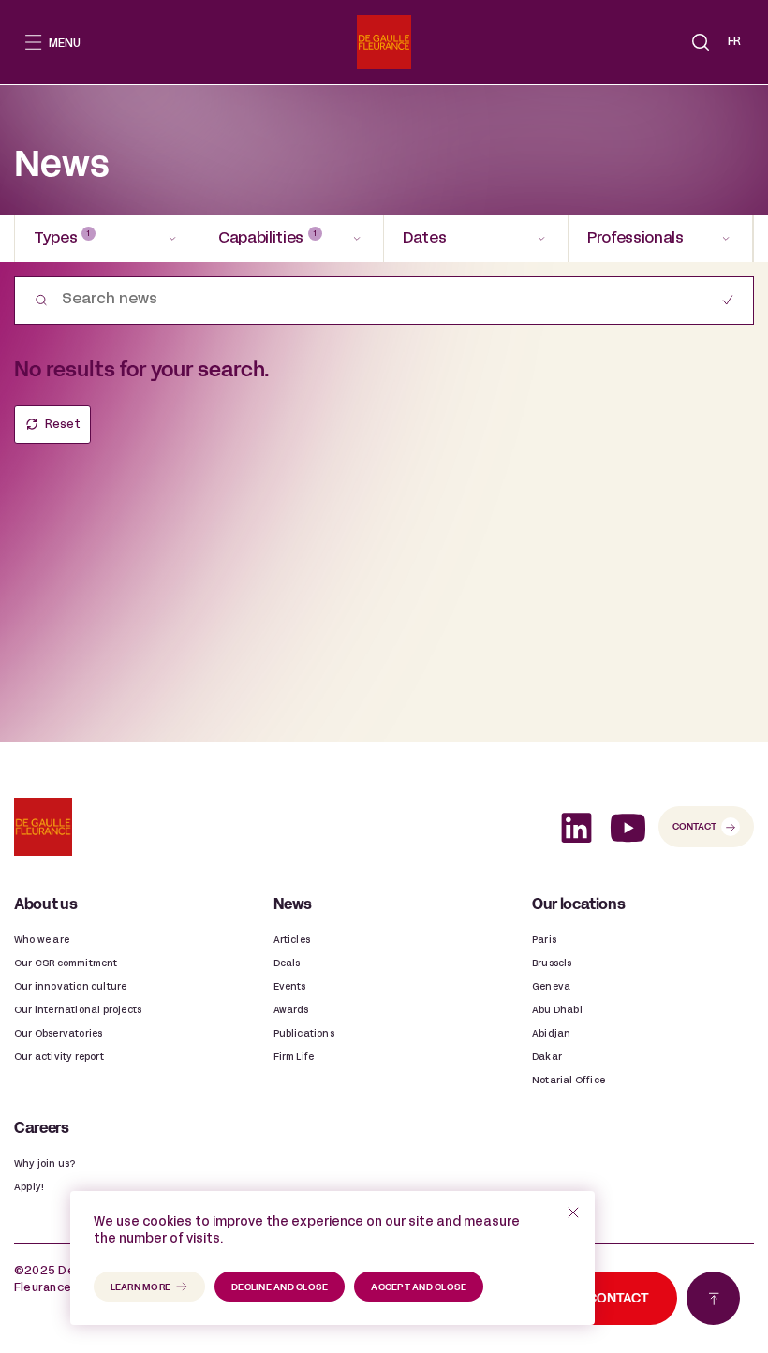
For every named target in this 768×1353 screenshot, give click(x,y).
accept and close (418, 1288)
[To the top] (713, 1298)
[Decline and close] (573, 1212)
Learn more (141, 1288)
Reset (63, 425)
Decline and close (279, 1288)
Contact (694, 827)
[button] (701, 42)
